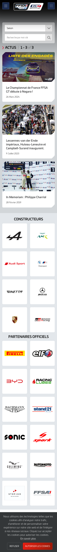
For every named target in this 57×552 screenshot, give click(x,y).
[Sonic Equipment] (14, 437)
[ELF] (42, 353)
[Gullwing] (14, 465)
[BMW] (42, 263)
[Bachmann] (14, 409)
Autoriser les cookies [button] (37, 546)
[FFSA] (42, 493)
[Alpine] (14, 235)
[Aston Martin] (42, 235)
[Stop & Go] (14, 493)
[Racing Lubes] (42, 381)
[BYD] (14, 381)
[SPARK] (42, 437)
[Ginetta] (14, 291)
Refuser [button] (14, 546)
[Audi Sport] (14, 263)
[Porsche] (14, 319)
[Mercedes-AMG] (42, 291)
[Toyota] (42, 319)
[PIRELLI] (14, 353)
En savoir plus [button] (28, 538)
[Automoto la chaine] (42, 465)
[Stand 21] (42, 409)
